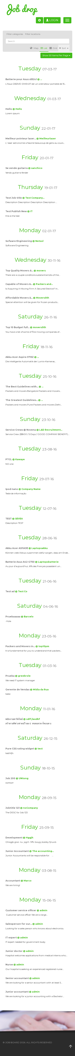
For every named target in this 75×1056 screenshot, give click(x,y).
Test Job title (13, 197)
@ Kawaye (18, 459)
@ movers (40, 270)
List (45, 48)
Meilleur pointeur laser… (20, 138)
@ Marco (26, 880)
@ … (39, 79)
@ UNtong (22, 778)
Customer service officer (21, 910)
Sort (64, 48)
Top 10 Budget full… (17, 327)
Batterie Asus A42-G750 (20, 561)
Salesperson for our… (18, 923)
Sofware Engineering (18, 241)
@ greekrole (23, 675)
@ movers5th (38, 327)
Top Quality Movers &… (19, 270)
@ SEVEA (17, 518)
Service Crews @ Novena (20, 429)
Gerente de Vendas (17, 689)
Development (14, 837)
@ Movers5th (41, 297)
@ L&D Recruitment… (49, 429)
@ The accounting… (41, 851)
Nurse (9, 964)
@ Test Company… (33, 197)
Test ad (10, 591)
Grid (55, 48)
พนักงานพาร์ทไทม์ (14, 719)
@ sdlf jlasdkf (31, 719)
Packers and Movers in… (20, 646)
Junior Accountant (17, 851)
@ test (39, 748)
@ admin (42, 910)
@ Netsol (38, 241)
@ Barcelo (27, 616)
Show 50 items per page (55, 55)
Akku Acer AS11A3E (17, 548)
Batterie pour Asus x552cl (21, 79)
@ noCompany (29, 807)
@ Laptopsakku (38, 548)
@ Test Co (21, 591)
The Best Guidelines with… (22, 386)
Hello (9, 109)
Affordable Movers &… (19, 297)
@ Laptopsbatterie (47, 561)
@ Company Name (30, 489)
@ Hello (17, 109)
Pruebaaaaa (13, 616)
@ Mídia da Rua (39, 689)
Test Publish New (16, 211)
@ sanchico (35, 168)
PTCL (8, 459)
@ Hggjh (28, 837)
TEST (8, 518)
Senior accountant (17, 978)
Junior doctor (14, 951)
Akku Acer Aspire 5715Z (19, 357)
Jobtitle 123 (12, 807)
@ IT (30, 211)
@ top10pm (42, 646)
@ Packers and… (43, 284)
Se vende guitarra (16, 168)
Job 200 (10, 778)
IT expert (11, 937)
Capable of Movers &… (19, 284)
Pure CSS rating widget (20, 748)
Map (35, 48)
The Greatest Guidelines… (21, 400)
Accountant (13, 880)
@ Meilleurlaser (46, 138)
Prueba (10, 675)
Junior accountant (17, 991)
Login (53, 20)
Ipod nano (12, 489)
